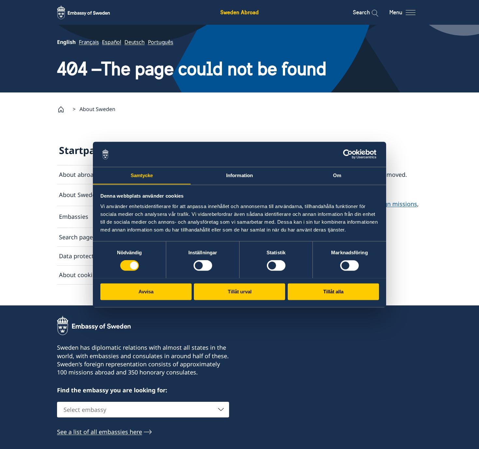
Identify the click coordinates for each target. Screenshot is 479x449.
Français (89, 42)
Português (160, 42)
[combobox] (143, 409)
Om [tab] (337, 175)
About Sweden (79, 195)
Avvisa (145, 291)
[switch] (203, 265)
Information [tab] (239, 175)
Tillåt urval (240, 291)
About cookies (79, 275)
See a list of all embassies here (99, 432)
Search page (76, 237)
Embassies (73, 216)
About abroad (78, 174)
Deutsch (134, 42)
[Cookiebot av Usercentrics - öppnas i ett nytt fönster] (350, 154)
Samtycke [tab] (142, 175)
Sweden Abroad (239, 12)
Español (111, 42)
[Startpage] (63, 109)
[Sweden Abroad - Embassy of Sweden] (89, 12)
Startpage (83, 150)
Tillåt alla (333, 291)
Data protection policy (90, 256)
